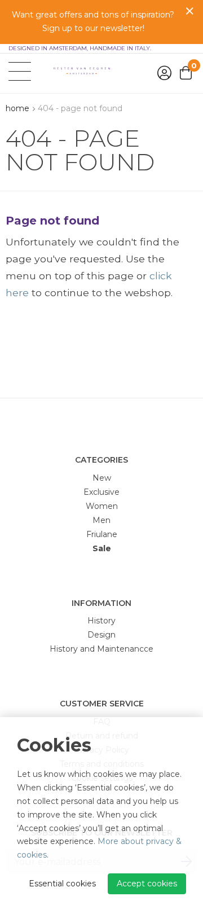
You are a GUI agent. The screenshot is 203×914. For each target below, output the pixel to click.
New (101, 478)
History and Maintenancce (101, 649)
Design (101, 635)
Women (102, 506)
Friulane (101, 534)
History (101, 621)
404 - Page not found (80, 108)
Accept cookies (147, 883)
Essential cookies (62, 883)
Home (17, 108)
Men (101, 520)
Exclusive (101, 492)
